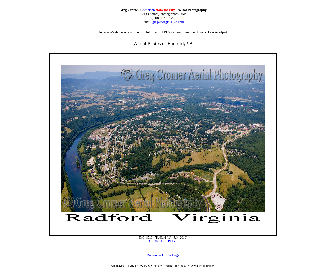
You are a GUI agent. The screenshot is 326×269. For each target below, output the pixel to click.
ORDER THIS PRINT (163, 241)
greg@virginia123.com (168, 22)
